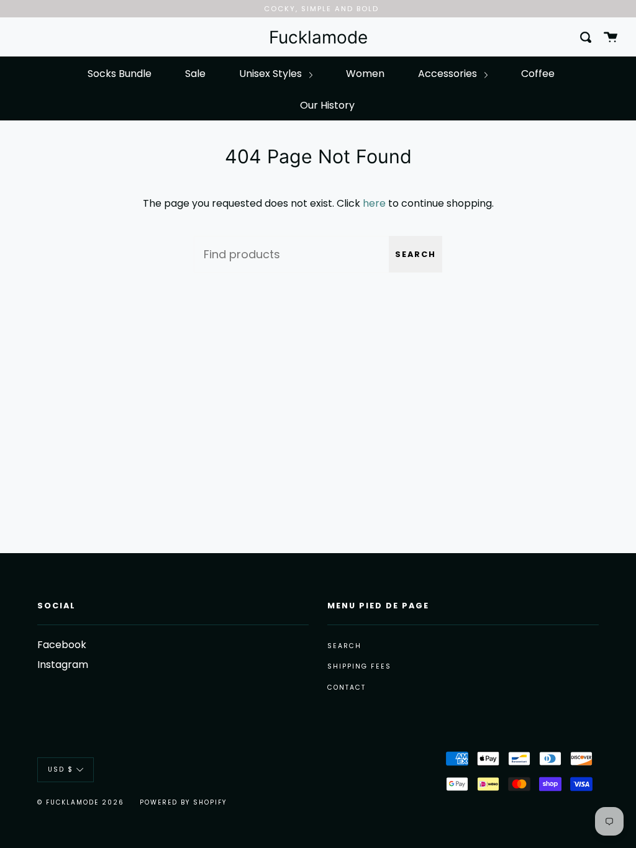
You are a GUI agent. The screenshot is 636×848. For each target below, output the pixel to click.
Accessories (448, 73)
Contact (346, 687)
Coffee (538, 73)
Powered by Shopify (183, 802)
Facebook (61, 645)
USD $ (60, 769)
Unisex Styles (271, 73)
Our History (327, 105)
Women (365, 73)
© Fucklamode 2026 (80, 802)
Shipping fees (359, 666)
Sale (195, 73)
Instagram (62, 664)
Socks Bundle (120, 73)
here (374, 203)
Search (415, 254)
